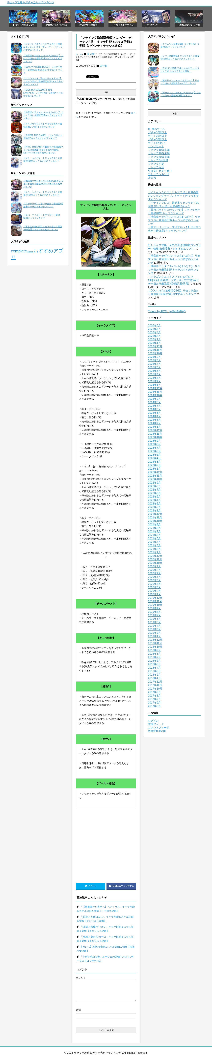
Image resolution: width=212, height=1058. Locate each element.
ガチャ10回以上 (157, 132)
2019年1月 (154, 636)
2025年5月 (154, 370)
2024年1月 (154, 426)
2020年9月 (154, 566)
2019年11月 (155, 601)
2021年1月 (154, 552)
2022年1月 (154, 510)
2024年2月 (154, 423)
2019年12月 (155, 597)
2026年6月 (154, 325)
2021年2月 (154, 549)
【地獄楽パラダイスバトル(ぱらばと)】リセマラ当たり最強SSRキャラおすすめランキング (43, 58)
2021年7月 (154, 531)
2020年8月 (154, 569)
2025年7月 (154, 363)
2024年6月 (154, 409)
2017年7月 (154, 699)
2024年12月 (155, 388)
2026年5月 (154, 329)
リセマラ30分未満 (159, 156)
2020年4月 (154, 583)
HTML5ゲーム (156, 129)
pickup (30, 252)
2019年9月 (154, 608)
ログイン (153, 720)
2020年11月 (155, 559)
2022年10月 (155, 479)
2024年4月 (154, 416)
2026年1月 (154, 343)
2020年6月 (154, 576)
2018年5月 (154, 664)
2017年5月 (154, 706)
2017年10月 (155, 688)
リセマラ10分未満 (159, 149)
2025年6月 (154, 367)
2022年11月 (155, 475)
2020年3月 (154, 587)
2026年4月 (154, 332)
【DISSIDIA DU (151, 25)
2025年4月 (154, 374)
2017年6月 (154, 702)
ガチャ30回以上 (157, 139)
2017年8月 (154, 695)
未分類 (91, 54)
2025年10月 (155, 353)
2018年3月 (154, 671)
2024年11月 (155, 391)
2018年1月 (154, 678)
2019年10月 (155, 604)
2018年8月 (154, 653)
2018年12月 (155, 639)
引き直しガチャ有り (160, 170)
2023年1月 (154, 468)
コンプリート (156, 146)
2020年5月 (154, 580)
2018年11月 (155, 643)
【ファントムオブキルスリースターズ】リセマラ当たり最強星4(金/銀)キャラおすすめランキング (43, 81)
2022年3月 (154, 503)
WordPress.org (157, 730)
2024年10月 (155, 395)
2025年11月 (155, 350)
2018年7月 (154, 657)
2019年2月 (154, 632)
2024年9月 (154, 398)
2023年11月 (155, 433)
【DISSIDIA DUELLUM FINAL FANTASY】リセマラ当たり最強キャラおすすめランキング (43, 93)
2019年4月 (154, 625)
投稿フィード (156, 724)
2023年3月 (154, 461)
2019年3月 (154, 629)
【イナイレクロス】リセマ (23, 25)
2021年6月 (154, 535)
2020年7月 (154, 573)
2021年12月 (155, 514)
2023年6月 (154, 451)
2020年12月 (155, 556)
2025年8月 (154, 360)
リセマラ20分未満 (159, 153)
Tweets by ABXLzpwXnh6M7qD (167, 311)
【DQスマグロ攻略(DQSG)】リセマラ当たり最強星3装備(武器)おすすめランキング (42, 70)
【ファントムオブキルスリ (122, 25)
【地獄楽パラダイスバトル (56, 25)
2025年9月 (154, 356)
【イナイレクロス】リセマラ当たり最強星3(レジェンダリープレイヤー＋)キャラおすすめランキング (42, 47)
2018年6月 (154, 660)
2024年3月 (154, 419)
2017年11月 (155, 685)
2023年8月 (154, 444)
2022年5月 (154, 496)
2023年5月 (154, 454)
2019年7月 (154, 615)
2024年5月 (154, 412)
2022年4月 (154, 500)
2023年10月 (155, 437)
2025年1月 (154, 384)
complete (19, 251)
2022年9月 (154, 482)
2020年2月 (154, 590)
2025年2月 (154, 381)
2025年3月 (154, 377)
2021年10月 (155, 521)
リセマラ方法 (156, 167)
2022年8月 (154, 486)
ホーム (79, 54)
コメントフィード (158, 727)
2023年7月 (154, 447)
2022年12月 (155, 472)
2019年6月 (154, 618)
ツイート (92, 886)
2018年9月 (154, 650)
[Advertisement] (106, 167)
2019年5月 (154, 622)
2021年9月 (154, 524)
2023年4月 (154, 458)
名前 (78, 1010)
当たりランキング (158, 174)
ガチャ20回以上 (157, 136)
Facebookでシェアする (122, 886)
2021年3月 (154, 545)
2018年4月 (154, 667)
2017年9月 (154, 692)
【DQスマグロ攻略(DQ (88, 25)
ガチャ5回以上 (156, 142)
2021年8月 (154, 528)
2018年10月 (155, 646)
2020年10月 (155, 563)
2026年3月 (154, 336)
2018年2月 (154, 674)
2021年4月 (154, 542)
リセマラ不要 (156, 163)
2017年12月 (155, 681)
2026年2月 (154, 339)
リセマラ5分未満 (158, 160)
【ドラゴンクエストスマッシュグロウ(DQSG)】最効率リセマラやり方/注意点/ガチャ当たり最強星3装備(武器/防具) (173, 280)
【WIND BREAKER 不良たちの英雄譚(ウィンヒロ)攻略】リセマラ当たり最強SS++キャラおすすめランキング (43, 149)
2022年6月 (154, 493)
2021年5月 (154, 538)
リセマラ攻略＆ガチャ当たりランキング (30, 2)
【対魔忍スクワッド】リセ (189, 25)
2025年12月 (155, 346)
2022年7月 (154, 489)
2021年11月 (155, 517)
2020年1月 (154, 594)
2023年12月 (155, 430)
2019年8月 (154, 611)
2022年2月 (154, 507)
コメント (81, 978)
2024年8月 (154, 402)
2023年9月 (154, 440)
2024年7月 (154, 405)
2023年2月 (154, 465)
